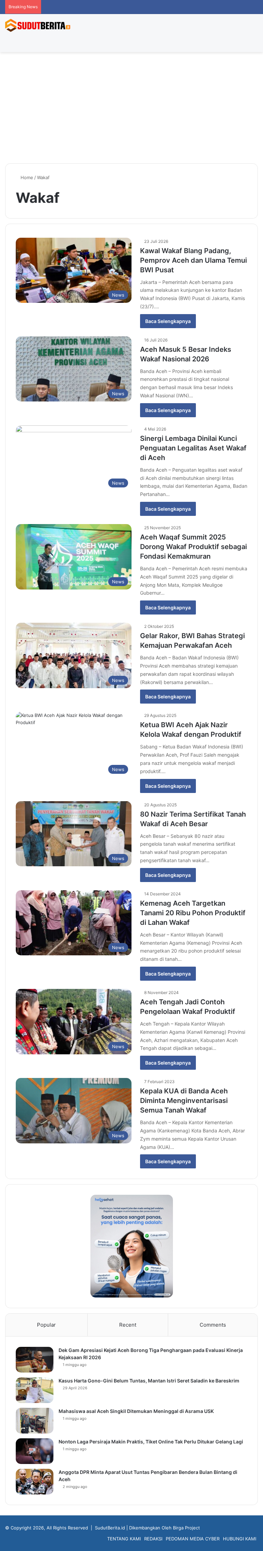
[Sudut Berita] (37, 25)
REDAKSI (153, 1538)
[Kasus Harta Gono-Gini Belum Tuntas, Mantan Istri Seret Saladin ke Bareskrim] (34, 1390)
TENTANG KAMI (124, 1538)
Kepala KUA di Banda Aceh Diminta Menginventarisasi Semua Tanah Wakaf (184, 1100)
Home (26, 177)
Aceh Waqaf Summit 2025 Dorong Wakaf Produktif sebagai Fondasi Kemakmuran (193, 546)
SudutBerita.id (110, 1527)
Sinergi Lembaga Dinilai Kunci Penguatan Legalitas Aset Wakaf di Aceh (193, 448)
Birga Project (186, 1527)
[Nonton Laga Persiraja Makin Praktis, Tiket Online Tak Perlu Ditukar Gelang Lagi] (34, 1451)
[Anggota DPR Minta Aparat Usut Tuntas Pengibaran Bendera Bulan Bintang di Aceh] (34, 1481)
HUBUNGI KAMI (239, 1538)
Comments (213, 1325)
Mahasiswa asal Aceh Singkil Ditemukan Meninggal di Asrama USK (136, 1411)
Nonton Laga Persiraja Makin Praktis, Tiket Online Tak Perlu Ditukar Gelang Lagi (151, 1441)
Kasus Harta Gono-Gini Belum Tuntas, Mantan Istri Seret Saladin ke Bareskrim (149, 1381)
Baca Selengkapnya (168, 321)
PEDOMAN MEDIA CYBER (193, 1538)
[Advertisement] (131, 110)
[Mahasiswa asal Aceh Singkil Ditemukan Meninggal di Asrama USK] (34, 1421)
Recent (127, 1325)
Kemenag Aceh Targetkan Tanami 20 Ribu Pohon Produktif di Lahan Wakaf (193, 913)
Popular (46, 1325)
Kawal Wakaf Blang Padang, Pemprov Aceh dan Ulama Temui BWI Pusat (193, 260)
